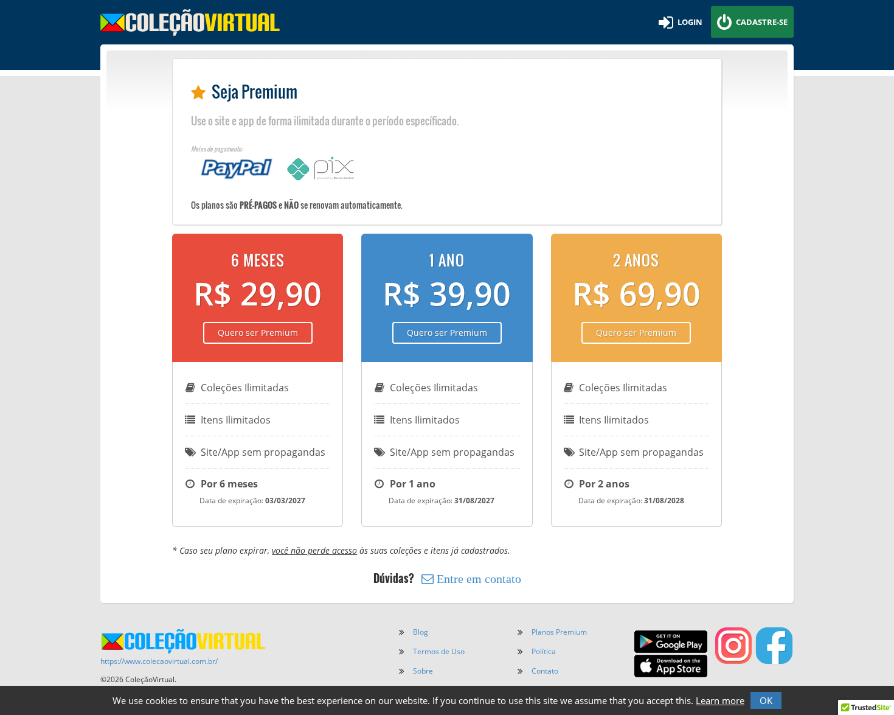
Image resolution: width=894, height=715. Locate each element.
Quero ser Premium (258, 332)
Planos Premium (559, 632)
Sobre (423, 671)
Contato (545, 671)
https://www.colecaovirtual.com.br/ (159, 661)
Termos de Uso (439, 651)
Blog (420, 632)
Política (544, 651)
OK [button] (766, 700)
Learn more (720, 700)
